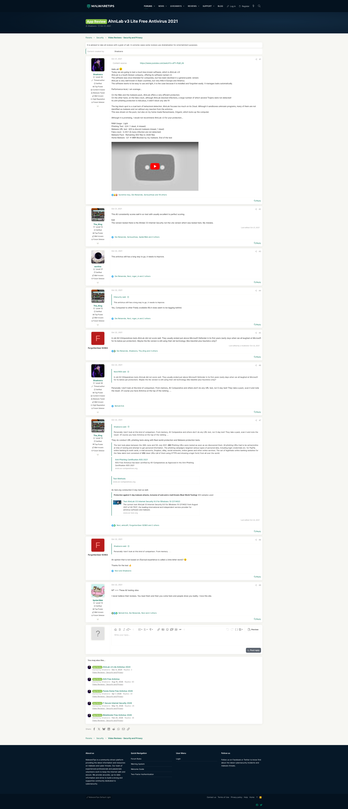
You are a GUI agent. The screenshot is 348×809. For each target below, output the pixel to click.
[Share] (256, 59)
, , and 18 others (143, 195)
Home (251, 797)
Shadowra (92, 26)
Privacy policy (236, 797)
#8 (260, 540)
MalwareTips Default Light (99, 797)
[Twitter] (226, 771)
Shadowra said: (120, 427)
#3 (260, 251)
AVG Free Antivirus (106, 679)
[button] (154, 6)
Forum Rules (136, 759)
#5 (260, 333)
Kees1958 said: (120, 372)
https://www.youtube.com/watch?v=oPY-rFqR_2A (162, 63)
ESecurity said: (120, 297)
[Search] (259, 6)
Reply (258, 201)
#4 (260, 290)
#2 (260, 209)
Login (178, 759)
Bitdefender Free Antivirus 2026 (112, 715)
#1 (260, 59)
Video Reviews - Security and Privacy (107, 672)
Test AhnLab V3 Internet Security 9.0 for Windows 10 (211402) (151, 501)
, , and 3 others (137, 351)
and (123, 571)
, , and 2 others (132, 276)
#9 (260, 585)
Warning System (138, 764)
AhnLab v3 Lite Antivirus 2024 (111, 667)
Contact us (211, 797)
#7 (260, 420)
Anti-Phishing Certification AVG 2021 (131, 459)
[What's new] (253, 6)
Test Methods (119, 478)
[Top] (257, 797)
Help (246, 797)
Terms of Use (223, 797)
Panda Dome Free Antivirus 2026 (113, 691)
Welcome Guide (137, 769)
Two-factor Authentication (142, 774)
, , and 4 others (137, 237)
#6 (260, 365)
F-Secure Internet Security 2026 (112, 703)
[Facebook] (222, 771)
